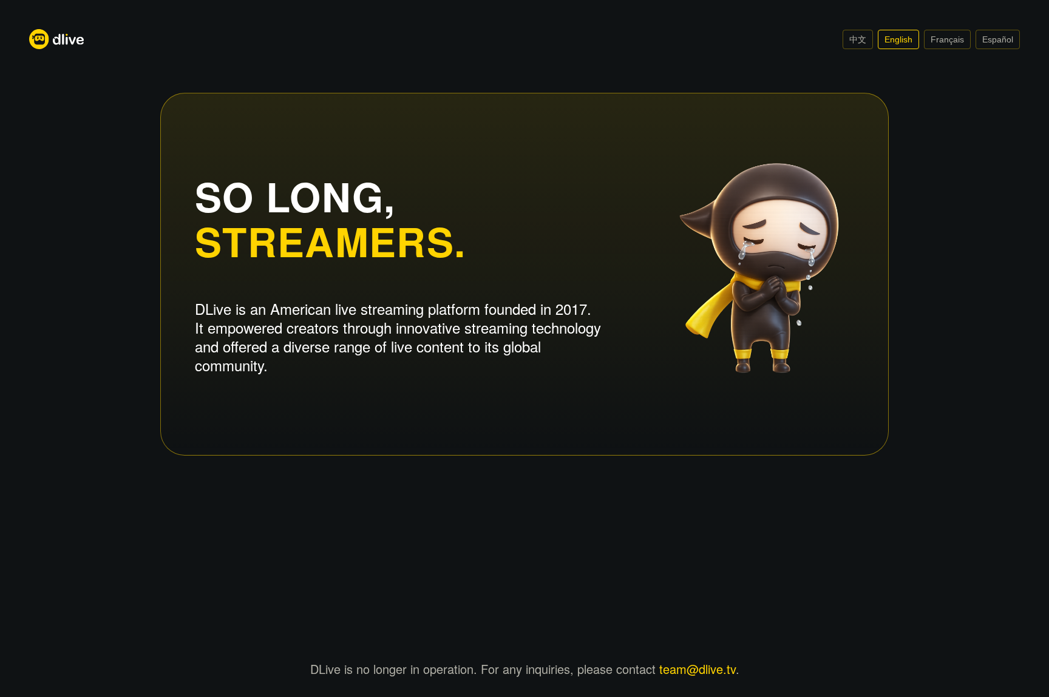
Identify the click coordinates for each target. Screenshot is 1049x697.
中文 (857, 39)
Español (997, 39)
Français (947, 39)
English (898, 39)
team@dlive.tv (697, 669)
